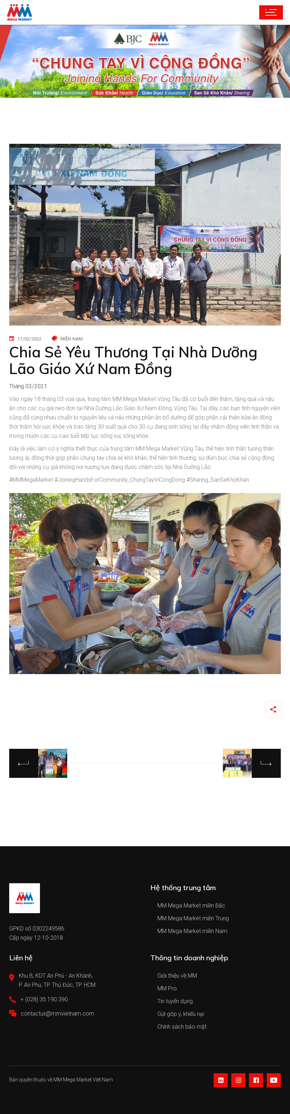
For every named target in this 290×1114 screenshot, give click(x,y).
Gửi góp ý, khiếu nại (180, 1014)
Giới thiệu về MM (177, 975)
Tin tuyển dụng (175, 1001)
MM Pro (167, 988)
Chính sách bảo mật (182, 1026)
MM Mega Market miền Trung (193, 918)
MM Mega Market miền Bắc (191, 905)
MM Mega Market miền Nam (192, 931)
